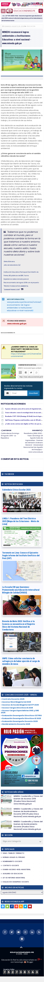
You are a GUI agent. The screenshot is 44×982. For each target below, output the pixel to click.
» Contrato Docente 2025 (12, 699)
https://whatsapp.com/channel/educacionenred (26, 355)
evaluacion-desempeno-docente (16, 882)
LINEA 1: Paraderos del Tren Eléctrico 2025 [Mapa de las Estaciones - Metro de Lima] (20, 521)
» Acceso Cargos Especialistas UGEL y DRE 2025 (20, 711)
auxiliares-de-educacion (13, 874)
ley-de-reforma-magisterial (14, 878)
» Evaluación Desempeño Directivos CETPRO (21, 715)
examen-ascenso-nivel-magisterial (16, 869)
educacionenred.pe (24, 10)
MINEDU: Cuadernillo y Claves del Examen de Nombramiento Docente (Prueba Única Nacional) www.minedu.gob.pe (28, 825)
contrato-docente (11, 865)
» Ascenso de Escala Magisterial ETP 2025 (20, 705)
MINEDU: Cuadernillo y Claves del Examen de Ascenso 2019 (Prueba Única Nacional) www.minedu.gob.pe (28, 800)
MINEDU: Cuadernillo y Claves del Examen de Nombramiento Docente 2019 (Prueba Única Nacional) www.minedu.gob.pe (28, 813)
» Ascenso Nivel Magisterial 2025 (16, 702)
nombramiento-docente (12, 861)
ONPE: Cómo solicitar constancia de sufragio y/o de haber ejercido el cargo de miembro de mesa (21, 661)
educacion (31, 26)
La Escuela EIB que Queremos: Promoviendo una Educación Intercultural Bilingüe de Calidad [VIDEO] (20, 590)
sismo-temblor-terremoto (13, 853)
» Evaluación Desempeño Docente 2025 (19, 721)
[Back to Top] (21, 947)
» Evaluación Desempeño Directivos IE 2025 (21, 718)
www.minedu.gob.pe (16, 323)
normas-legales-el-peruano (14, 857)
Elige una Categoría (12, 841)
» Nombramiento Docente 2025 (15, 724)
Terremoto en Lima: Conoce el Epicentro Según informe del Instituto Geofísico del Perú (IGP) (21, 555)
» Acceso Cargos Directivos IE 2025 (17, 708)
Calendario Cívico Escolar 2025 (16, 489)
